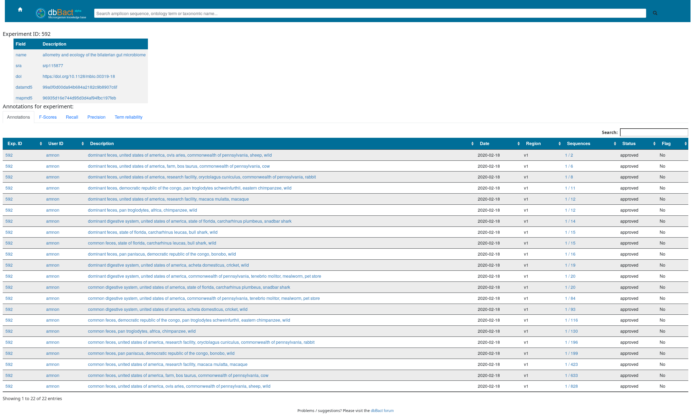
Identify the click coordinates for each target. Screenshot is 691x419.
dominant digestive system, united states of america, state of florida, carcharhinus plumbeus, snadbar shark (190, 221)
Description (102, 143)
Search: (610, 132)
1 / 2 (569, 155)
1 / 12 (570, 199)
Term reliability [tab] (129, 117)
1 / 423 (571, 364)
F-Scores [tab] (48, 117)
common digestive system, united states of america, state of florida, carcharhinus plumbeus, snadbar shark (189, 287)
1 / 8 (569, 177)
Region (533, 143)
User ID (55, 143)
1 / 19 (570, 265)
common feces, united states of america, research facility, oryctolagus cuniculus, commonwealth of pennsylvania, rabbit (201, 342)
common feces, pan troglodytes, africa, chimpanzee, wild (142, 331)
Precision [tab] (96, 117)
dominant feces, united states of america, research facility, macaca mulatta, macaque (168, 199)
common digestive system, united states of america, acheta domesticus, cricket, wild (168, 309)
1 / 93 (570, 309)
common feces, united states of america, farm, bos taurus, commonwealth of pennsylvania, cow (178, 375)
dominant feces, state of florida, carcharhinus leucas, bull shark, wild (153, 232)
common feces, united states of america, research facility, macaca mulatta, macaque (168, 364)
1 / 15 (570, 232)
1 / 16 (570, 254)
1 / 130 (571, 331)
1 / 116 (571, 320)
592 (9, 155)
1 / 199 (571, 353)
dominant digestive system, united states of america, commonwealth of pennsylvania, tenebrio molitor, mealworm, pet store (204, 276)
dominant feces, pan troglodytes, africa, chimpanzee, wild (142, 210)
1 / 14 (570, 221)
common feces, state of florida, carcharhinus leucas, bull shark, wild (152, 243)
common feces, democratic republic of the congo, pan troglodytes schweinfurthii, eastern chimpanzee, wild (189, 320)
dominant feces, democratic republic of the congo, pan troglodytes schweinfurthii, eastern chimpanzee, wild (190, 188)
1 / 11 (570, 188)
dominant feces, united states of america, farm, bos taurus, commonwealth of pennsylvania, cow (179, 166)
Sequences (578, 143)
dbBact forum (382, 410)
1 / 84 (570, 298)
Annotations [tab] (18, 117)
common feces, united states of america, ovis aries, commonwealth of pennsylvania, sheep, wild (179, 386)
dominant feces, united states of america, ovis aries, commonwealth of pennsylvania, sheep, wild (180, 155)
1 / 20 (570, 276)
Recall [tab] (72, 117)
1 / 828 (571, 386)
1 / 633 (571, 375)
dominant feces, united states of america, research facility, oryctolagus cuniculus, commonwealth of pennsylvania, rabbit (202, 177)
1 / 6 (569, 166)
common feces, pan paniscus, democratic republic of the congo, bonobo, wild (161, 353)
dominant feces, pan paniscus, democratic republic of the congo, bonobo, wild (162, 254)
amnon (52, 155)
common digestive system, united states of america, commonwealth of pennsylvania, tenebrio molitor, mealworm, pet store (204, 298)
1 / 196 (571, 342)
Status (629, 143)
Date (484, 143)
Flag (666, 143)
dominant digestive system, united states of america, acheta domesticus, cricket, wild (168, 265)
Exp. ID (15, 143)
